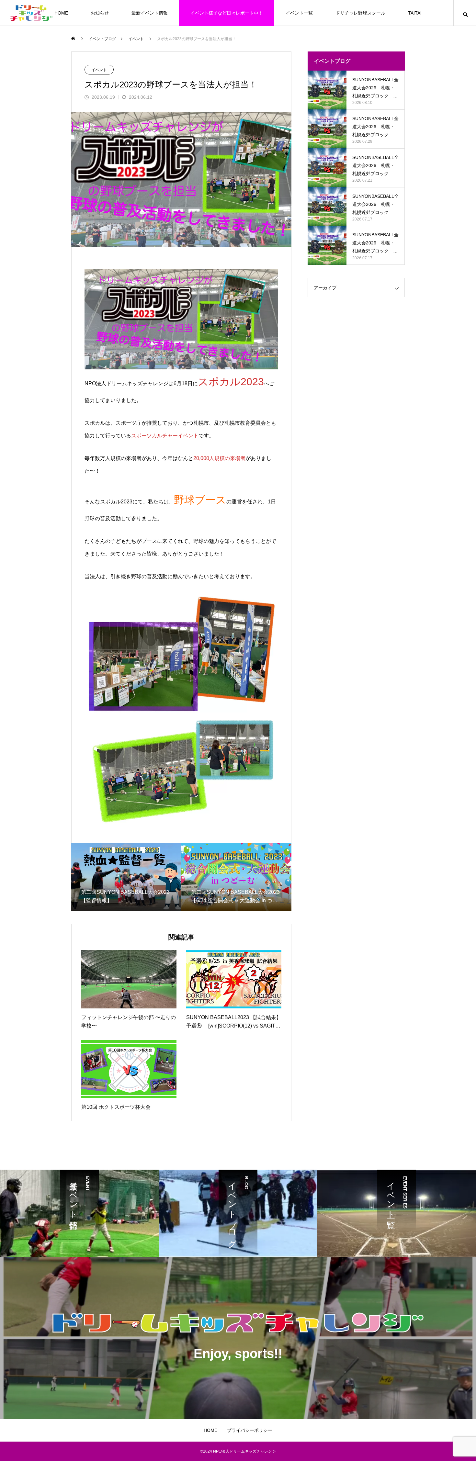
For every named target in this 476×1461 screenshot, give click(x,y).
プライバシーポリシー (249, 1430)
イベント (99, 70)
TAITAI (415, 13)
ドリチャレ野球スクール (360, 13)
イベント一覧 (299, 13)
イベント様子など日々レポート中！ (226, 13)
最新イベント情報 (149, 13)
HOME (61, 13)
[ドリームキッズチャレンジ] (31, 13)
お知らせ (100, 13)
